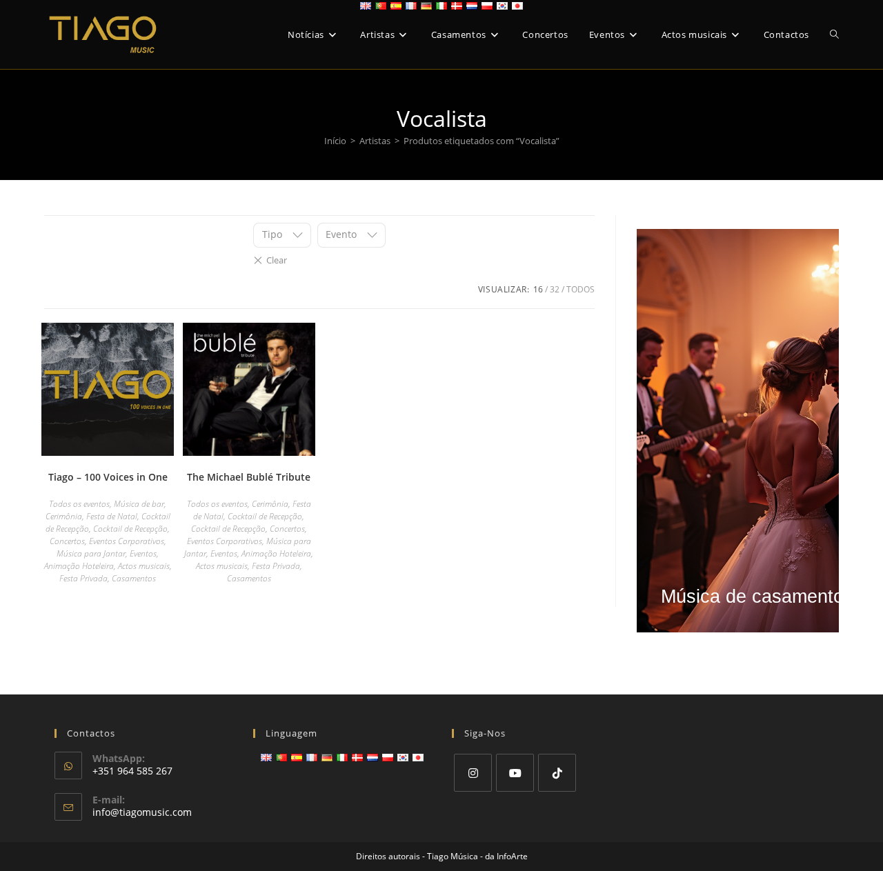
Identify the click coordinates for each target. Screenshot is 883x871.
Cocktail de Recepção (130, 528)
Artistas (374, 140)
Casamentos (134, 578)
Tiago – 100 (108, 476)
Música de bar (139, 504)
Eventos (143, 553)
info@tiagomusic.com (142, 812)
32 (554, 289)
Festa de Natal (111, 516)
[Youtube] (515, 773)
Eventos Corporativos (126, 541)
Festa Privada (83, 578)
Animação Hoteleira (79, 566)
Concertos (67, 541)
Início (335, 140)
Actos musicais (144, 566)
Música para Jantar (91, 553)
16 (538, 289)
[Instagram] (473, 773)
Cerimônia (64, 516)
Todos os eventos (79, 504)
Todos (580, 289)
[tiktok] (557, 773)
